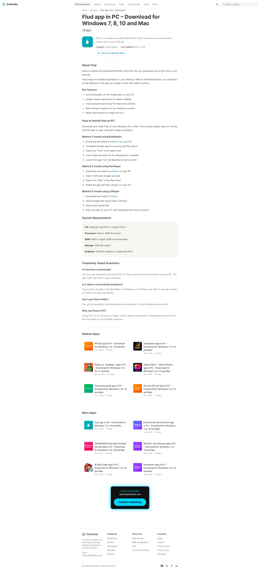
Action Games (134, 4)
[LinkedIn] (176, 566)
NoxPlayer (113, 171)
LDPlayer (112, 196)
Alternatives (112, 546)
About (159, 538)
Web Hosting (137, 538)
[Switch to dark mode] (217, 4)
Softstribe (92, 534)
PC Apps (94, 10)
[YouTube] (162, 566)
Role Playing (110, 4)
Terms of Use (163, 550)
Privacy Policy (163, 546)
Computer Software (141, 550)
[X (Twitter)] (166, 566)
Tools (121, 4)
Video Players (111, 47)
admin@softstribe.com (92, 555)
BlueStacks (113, 141)
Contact (160, 542)
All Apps (97, 4)
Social (146, 4)
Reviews (110, 554)
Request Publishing (130, 502)
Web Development (140, 542)
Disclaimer (161, 554)
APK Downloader (82, 4)
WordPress (112, 538)
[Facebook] (171, 566)
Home (84, 10)
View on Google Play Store (113, 53)
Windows (111, 550)
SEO (134, 546)
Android (110, 542)
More (155, 4)
